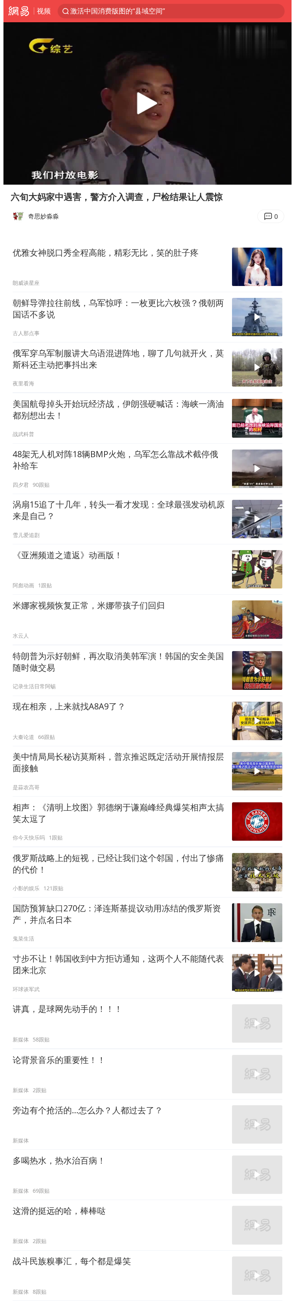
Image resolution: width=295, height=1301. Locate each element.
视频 (44, 10)
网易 (18, 11)
